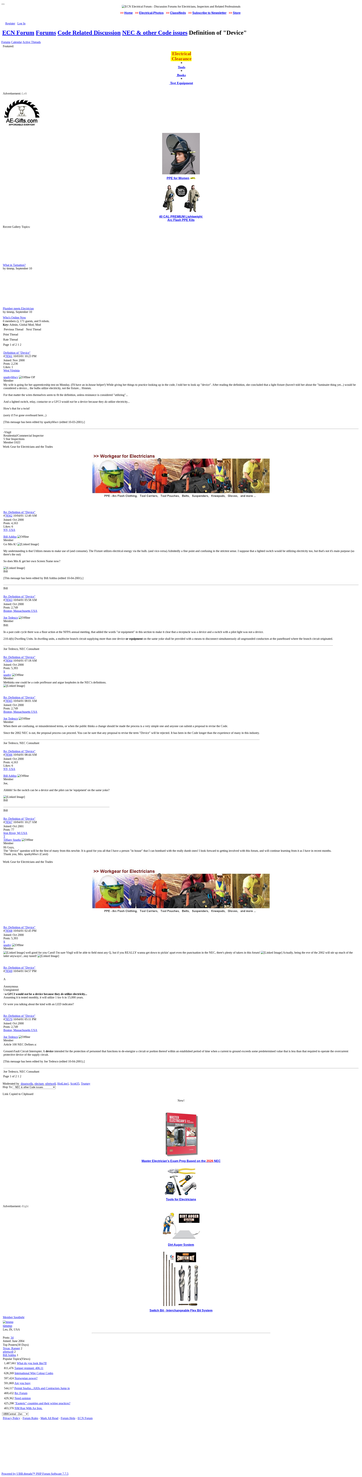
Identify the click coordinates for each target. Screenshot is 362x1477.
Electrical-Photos (151, 12)
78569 (8, 971)
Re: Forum (21, 1393)
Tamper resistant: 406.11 (28, 1368)
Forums (46, 32)
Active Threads (31, 42)
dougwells (27, 1083)
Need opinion (23, 1398)
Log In (21, 23)
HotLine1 (63, 1083)
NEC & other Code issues (154, 32)
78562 (8, 515)
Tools (181, 67)
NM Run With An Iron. (28, 1408)
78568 (8, 930)
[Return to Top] (3, 4)
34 (12, 1337)
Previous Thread (13, 329)
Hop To (7, 1087)
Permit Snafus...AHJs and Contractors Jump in (42, 1388)
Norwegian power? (26, 1378)
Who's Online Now (14, 317)
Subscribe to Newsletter (209, 12)
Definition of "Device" (17, 352)
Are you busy (22, 1383)
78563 (8, 600)
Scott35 (74, 1083)
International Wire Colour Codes (34, 1373)
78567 (8, 822)
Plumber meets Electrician (18, 308)
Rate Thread (10, 339)
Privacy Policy (11, 1418)
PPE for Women (178, 178)
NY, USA (9, 529)
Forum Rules (30, 1418)
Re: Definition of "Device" (19, 512)
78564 (8, 660)
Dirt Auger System (181, 1244)
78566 (8, 754)
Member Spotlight (13, 1317)
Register (10, 23)
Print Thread (10, 334)
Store (237, 12)
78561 (8, 356)
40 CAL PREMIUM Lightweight (181, 216)
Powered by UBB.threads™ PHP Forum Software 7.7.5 (35, 1473)
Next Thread (33, 329)
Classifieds (178, 12)
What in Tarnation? (14, 265)
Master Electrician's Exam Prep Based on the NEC (181, 1161)
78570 (8, 1019)
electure (39, 1083)
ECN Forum (18, 32)
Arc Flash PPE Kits (181, 220)
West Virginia (11, 370)
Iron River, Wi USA (15, 833)
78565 (8, 700)
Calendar (16, 42)
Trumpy (85, 1083)
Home (128, 12)
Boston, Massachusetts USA (20, 610)
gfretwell (50, 1083)
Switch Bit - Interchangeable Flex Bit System (181, 1310)
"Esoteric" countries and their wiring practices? (42, 1403)
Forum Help (68, 1418)
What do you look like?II (32, 1363)
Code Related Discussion (89, 32)
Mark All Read (49, 1418)
